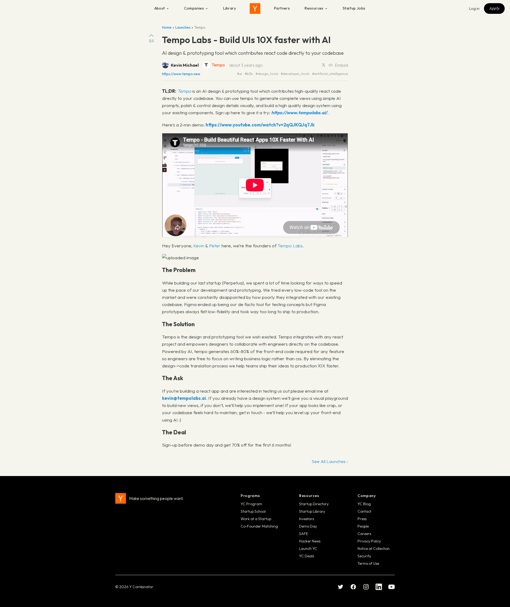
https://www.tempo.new (181, 74)
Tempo (218, 64)
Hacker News (309, 541)
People (363, 526)
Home (167, 27)
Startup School (253, 511)
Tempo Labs (290, 245)
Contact (364, 511)
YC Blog (364, 504)
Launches (182, 27)
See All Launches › (330, 461)
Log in (474, 8)
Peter (214, 245)
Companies (194, 8)
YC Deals (306, 556)
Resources (314, 8)
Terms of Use (368, 563)
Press (362, 518)
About (159, 8)
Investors (306, 518)
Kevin (198, 245)
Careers (364, 533)
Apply (494, 8)
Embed (341, 65)
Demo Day (308, 526)
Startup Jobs (354, 8)
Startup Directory (314, 504)
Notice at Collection (374, 548)
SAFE (303, 533)
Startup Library (312, 511)
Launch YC (308, 548)
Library (229, 8)
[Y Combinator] (255, 8)
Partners (282, 8)
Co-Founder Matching (259, 526)
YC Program (251, 504)
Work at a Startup (256, 518)
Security (364, 556)
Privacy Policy (369, 541)
